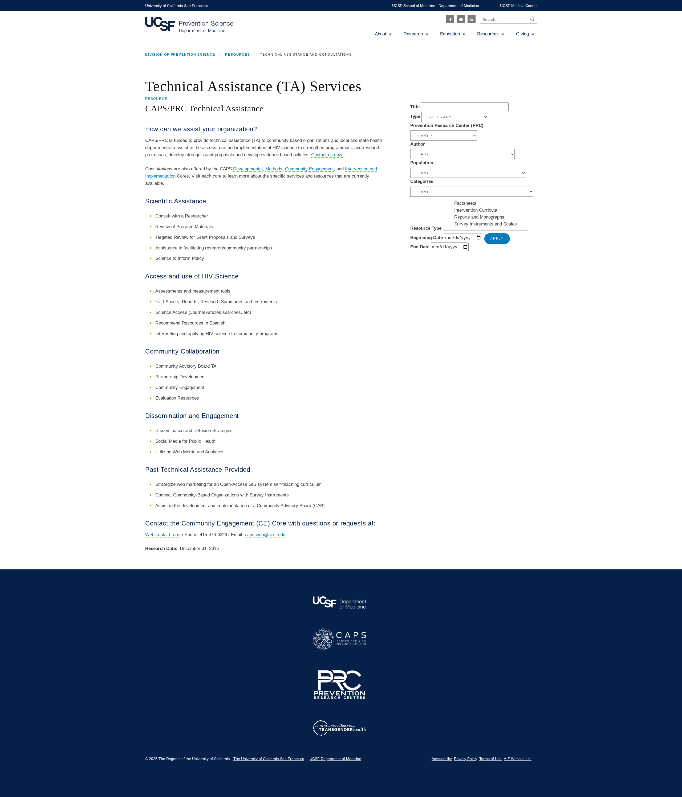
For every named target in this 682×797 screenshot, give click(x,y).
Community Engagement (309, 168)
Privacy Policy (465, 759)
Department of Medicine (459, 5)
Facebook (450, 19)
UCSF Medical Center (518, 5)
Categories (421, 181)
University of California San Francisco (176, 5)
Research (413, 33)
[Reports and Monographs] (485, 217)
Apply (497, 238)
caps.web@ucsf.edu (265, 534)
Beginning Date (426, 237)
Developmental (248, 168)
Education (450, 33)
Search (531, 20)
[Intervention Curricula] (485, 210)
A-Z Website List (517, 759)
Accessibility (442, 759)
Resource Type (425, 228)
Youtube (461, 19)
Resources (488, 33)
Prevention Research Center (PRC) (447, 125)
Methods (273, 168)
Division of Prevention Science (180, 54)
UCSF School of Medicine (413, 5)
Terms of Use (490, 759)
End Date (419, 246)
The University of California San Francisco (268, 759)
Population (421, 162)
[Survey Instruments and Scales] (485, 224)
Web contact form (163, 534)
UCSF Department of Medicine (335, 759)
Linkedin (472, 19)
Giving (522, 33)
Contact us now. (327, 154)
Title (415, 106)
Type (415, 116)
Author (417, 144)
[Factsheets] (485, 203)
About (380, 33)
